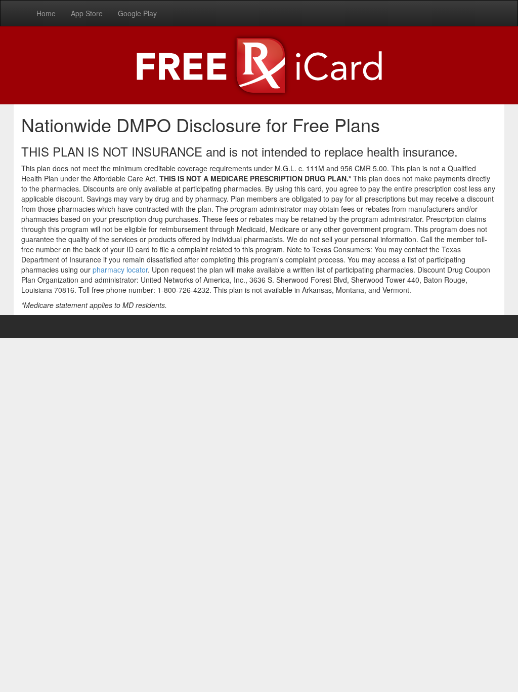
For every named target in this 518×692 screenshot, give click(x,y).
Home (46, 13)
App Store (87, 13)
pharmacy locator (120, 269)
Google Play (137, 13)
